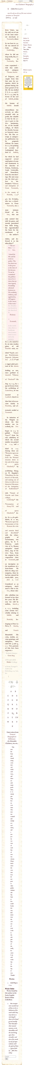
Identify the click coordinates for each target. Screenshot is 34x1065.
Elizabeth (10, 467)
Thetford (11, 379)
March (15, 604)
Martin (16, 366)
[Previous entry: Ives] (10, 683)
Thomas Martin (12, 72)
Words (3, 1)
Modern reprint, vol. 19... (27, 71)
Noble (9, 662)
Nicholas (12, 315)
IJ (8, 9)
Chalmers (10, 1)
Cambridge (10, 50)
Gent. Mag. (11, 656)
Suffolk (11, 99)
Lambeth (8, 397)
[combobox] (24, 1)
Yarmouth (10, 39)
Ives (8, 215)
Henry (10, 506)
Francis (16, 630)
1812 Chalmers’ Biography (24, 5)
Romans (9, 526)
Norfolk (9, 195)
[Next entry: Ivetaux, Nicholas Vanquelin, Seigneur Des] (12, 687)
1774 (10, 444)
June (8, 580)
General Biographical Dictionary (12, 736)
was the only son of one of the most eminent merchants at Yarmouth (18, 14)
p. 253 (14, 18)
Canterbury (9, 390)
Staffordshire (13, 489)
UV (17, 718)
